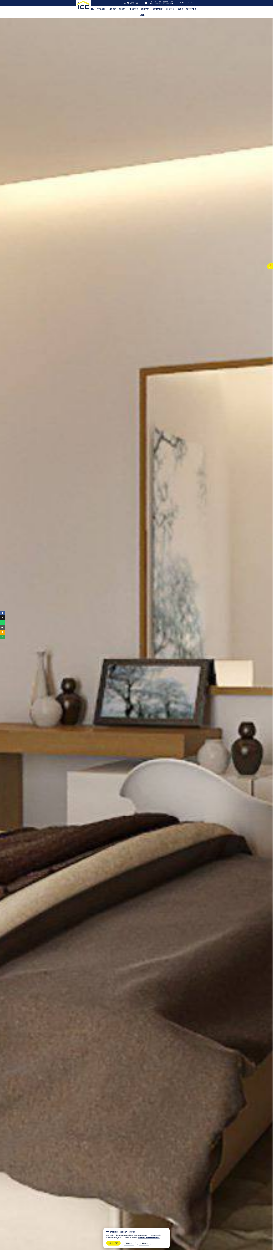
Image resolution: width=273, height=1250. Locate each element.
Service (170, 9)
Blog (180, 9)
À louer (112, 9)
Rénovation (191, 9)
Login (142, 15)
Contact (145, 9)
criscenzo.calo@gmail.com (161, 2)
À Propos (133, 9)
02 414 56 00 (132, 3)
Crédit (122, 9)
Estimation (158, 9)
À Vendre (101, 9)
